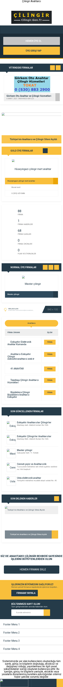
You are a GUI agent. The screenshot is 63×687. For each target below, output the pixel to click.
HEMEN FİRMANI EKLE (32, 569)
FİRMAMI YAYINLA (25, 593)
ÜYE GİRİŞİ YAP (33, 50)
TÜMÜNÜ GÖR (45, 151)
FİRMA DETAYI (50, 343)
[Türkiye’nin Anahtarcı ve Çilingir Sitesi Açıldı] (31, 510)
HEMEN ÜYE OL (33, 41)
